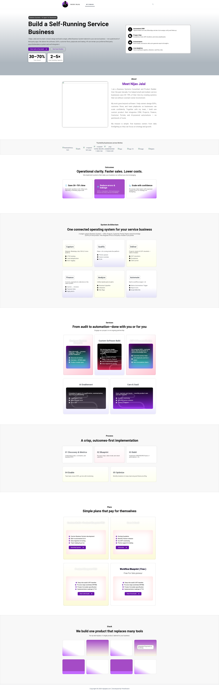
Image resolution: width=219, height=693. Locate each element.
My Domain (90, 4)
